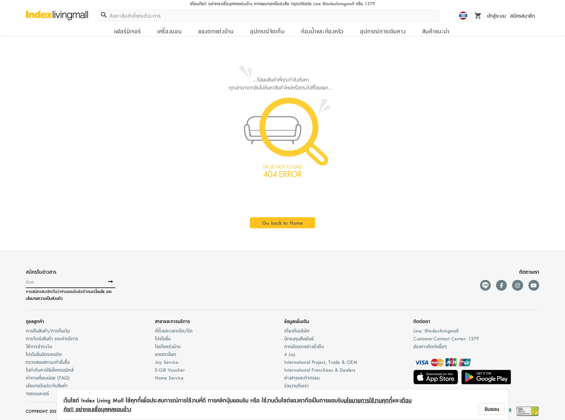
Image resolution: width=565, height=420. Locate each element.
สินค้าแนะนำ (436, 31)
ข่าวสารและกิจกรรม (301, 377)
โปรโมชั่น (163, 338)
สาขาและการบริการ (172, 321)
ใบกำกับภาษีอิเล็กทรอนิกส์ (50, 369)
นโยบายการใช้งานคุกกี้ (368, 400)
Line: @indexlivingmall (435, 330)
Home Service (169, 377)
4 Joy (289, 354)
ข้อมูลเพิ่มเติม (296, 321)
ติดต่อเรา (421, 321)
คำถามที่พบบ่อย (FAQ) (48, 377)
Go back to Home (282, 222)
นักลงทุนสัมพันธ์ (299, 338)
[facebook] (501, 285)
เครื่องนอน (169, 31)
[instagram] (517, 285)
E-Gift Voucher (170, 369)
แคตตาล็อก (165, 354)
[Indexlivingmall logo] (57, 15)
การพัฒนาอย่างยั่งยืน (304, 346)
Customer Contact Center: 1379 (446, 338)
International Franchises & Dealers (319, 369)
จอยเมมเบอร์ (37, 393)
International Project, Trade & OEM (320, 361)
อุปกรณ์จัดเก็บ (267, 31)
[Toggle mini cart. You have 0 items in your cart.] (478, 15)
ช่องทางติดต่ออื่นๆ (430, 346)
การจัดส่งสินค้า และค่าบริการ (52, 338)
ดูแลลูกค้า (35, 321)
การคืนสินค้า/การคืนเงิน (48, 330)
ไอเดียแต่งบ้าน (167, 346)
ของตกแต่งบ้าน (216, 31)
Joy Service (167, 361)
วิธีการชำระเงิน (39, 346)
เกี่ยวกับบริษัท (297, 330)
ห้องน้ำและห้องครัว (322, 31)
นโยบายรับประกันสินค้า (47, 385)
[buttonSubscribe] (110, 282)
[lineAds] (485, 285)
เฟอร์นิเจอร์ (127, 31)
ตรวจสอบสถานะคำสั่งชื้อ (48, 361)
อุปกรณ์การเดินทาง (382, 31)
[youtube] (533, 285)
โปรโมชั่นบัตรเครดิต (44, 354)
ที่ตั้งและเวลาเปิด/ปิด (174, 330)
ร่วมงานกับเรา (296, 385)
